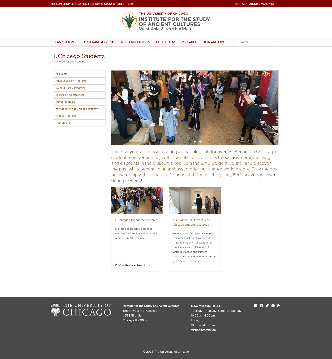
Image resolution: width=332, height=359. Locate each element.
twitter (267, 306)
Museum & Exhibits (135, 42)
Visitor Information (203, 330)
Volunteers (125, 4)
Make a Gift (269, 4)
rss (278, 306)
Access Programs (66, 116)
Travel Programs (65, 102)
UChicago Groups (102, 4)
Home (57, 61)
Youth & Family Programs (70, 88)
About (253, 4)
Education (79, 4)
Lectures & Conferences (70, 95)
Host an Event (64, 123)
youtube (273, 306)
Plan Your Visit (66, 42)
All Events (61, 74)
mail (255, 306)
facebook (261, 306)
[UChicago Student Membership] (137, 200)
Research (189, 42)
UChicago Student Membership (136, 220)
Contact (241, 4)
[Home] (166, 22)
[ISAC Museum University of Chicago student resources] (195, 200)
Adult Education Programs (71, 81)
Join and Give (214, 42)
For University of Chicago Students (77, 109)
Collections (166, 42)
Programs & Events (99, 42)
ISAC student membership (130, 265)
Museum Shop (60, 4)
